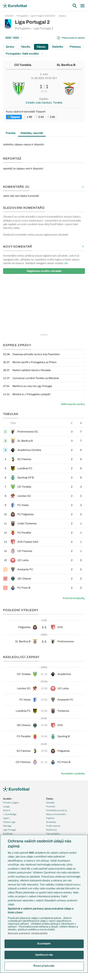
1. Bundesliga (9, 814)
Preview (11, 133)
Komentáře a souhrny (56, 810)
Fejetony (50, 818)
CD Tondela (22, 65)
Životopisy (51, 822)
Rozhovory (51, 829)
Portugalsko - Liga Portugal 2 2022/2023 (36, 15)
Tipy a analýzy (53, 833)
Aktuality (50, 802)
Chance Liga (9, 822)
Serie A (6, 810)
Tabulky (25, 46)
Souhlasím (44, 943)
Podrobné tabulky (74, 598)
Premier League (11, 802)
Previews (50, 806)
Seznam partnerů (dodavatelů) (28, 933)
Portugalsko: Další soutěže (22, 53)
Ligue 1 (6, 818)
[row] (44, 431)
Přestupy (75, 46)
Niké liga (7, 826)
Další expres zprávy (73, 404)
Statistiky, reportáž (31, 133)
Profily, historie (53, 826)
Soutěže (9, 15)
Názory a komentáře (56, 814)
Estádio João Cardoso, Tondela (44, 102)
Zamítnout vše (44, 954)
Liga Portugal (9, 829)
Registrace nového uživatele (44, 271)
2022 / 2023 (12, 37)
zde (66, 263)
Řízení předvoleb (43, 965)
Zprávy (10, 46)
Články (49, 798)
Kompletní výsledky (73, 773)
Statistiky (57, 46)
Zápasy (62, 15)
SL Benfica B (66, 65)
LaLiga (6, 806)
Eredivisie (8, 833)
